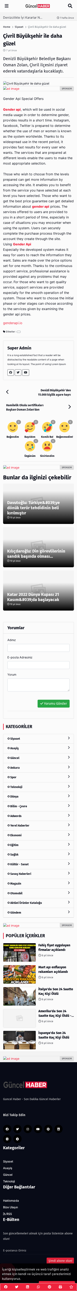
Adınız (11, 640)
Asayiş (14, 748)
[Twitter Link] (18, 372)
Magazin (15, 883)
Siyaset (15, 739)
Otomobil (16, 893)
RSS (9, 1214)
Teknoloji (16, 787)
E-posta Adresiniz (19, 657)
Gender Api (22, 244)
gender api (40, 206)
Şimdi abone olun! (60, 1261)
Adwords (16, 816)
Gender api (12, 110)
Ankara (15, 768)
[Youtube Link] (25, 372)
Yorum (11, 674)
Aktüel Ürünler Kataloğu (26, 903)
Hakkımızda (11, 1200)
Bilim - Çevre (18, 806)
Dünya (14, 796)
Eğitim (14, 845)
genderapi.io (12, 323)
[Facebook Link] (10, 372)
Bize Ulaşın (10, 1207)
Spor (13, 777)
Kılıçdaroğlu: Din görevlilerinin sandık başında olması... (36, 554)
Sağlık (14, 854)
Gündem (15, 912)
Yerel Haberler (19, 825)
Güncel (14, 758)
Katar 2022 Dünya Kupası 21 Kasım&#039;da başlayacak (33, 597)
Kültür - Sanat (19, 864)
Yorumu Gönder (55, 704)
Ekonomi (16, 835)
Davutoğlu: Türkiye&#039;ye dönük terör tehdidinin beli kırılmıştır (33, 507)
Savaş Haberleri (20, 874)
